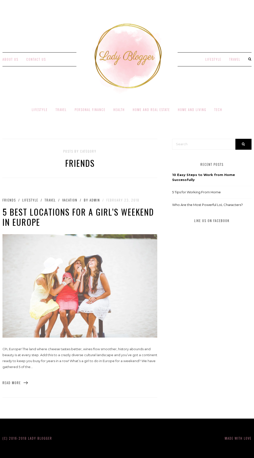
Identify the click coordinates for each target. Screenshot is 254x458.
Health (119, 109)
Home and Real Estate (151, 109)
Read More (11, 382)
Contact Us (36, 59)
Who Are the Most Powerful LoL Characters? (207, 205)
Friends (9, 200)
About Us (10, 59)
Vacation (69, 200)
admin (95, 200)
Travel (234, 59)
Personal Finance (90, 109)
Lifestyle (213, 59)
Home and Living (192, 109)
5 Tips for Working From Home (196, 192)
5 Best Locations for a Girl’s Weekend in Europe (78, 216)
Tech (218, 109)
